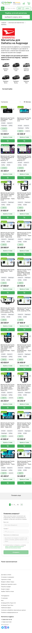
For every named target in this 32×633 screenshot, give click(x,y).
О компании (4, 598)
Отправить (16, 552)
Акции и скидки (5, 589)
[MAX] (5, 627)
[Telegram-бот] (2, 627)
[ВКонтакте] (8, 627)
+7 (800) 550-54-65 (6, 619)
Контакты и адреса (7, 616)
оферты (7, 546)
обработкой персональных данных (13, 547)
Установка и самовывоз (7, 577)
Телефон (6, 528)
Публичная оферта (6, 607)
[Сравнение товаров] (24, 3)
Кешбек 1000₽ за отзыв (7, 591)
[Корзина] (29, 3)
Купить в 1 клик (7, 137)
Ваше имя (5, 522)
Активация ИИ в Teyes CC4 (8, 603)
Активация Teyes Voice (7, 605)
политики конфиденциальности (16, 546)
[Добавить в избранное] (2, 109)
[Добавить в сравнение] (13, 109)
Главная (3, 22)
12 (17, 504)
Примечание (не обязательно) (11, 535)
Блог (2, 600)
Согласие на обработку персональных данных (13, 610)
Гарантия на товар (6, 579)
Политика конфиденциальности (9, 612)
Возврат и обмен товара (7, 581)
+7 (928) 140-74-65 (6, 622)
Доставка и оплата (6, 574)
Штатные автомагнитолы (16, 22)
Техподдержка (5, 595)
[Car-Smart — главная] (6, 2)
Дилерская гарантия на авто (8, 584)
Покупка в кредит (6, 586)
